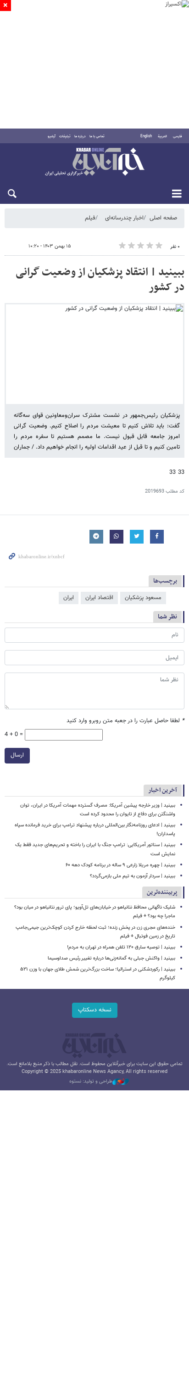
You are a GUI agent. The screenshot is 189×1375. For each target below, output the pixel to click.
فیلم (90, 218)
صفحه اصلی (163, 218)
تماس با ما (97, 136)
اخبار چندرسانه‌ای (124, 218)
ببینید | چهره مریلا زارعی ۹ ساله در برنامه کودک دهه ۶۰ (120, 865)
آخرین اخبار (162, 790)
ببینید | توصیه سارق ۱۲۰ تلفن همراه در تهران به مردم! (121, 947)
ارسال (17, 755)
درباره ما (80, 136)
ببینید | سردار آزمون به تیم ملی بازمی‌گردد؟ (132, 876)
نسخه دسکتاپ (94, 1010)
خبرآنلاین (94, 162)
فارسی (177, 136)
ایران (68, 597)
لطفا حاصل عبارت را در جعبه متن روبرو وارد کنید (125, 721)
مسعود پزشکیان (143, 597)
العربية (162, 136)
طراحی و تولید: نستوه (90, 1081)
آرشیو (52, 136)
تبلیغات (65, 136)
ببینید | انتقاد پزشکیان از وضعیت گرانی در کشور (100, 280)
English (146, 136)
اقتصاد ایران (99, 597)
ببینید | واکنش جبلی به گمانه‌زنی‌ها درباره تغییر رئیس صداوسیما (111, 958)
